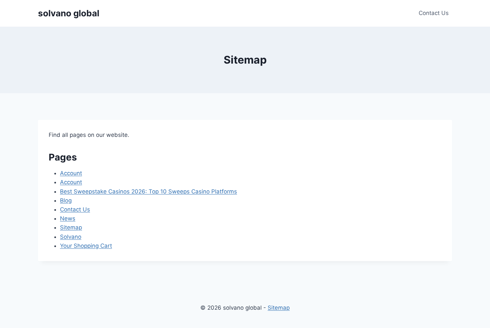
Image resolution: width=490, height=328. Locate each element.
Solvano (70, 236)
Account (71, 173)
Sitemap (71, 227)
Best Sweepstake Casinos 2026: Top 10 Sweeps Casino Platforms (148, 191)
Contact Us (434, 13)
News (67, 218)
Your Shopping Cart (86, 245)
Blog (66, 200)
